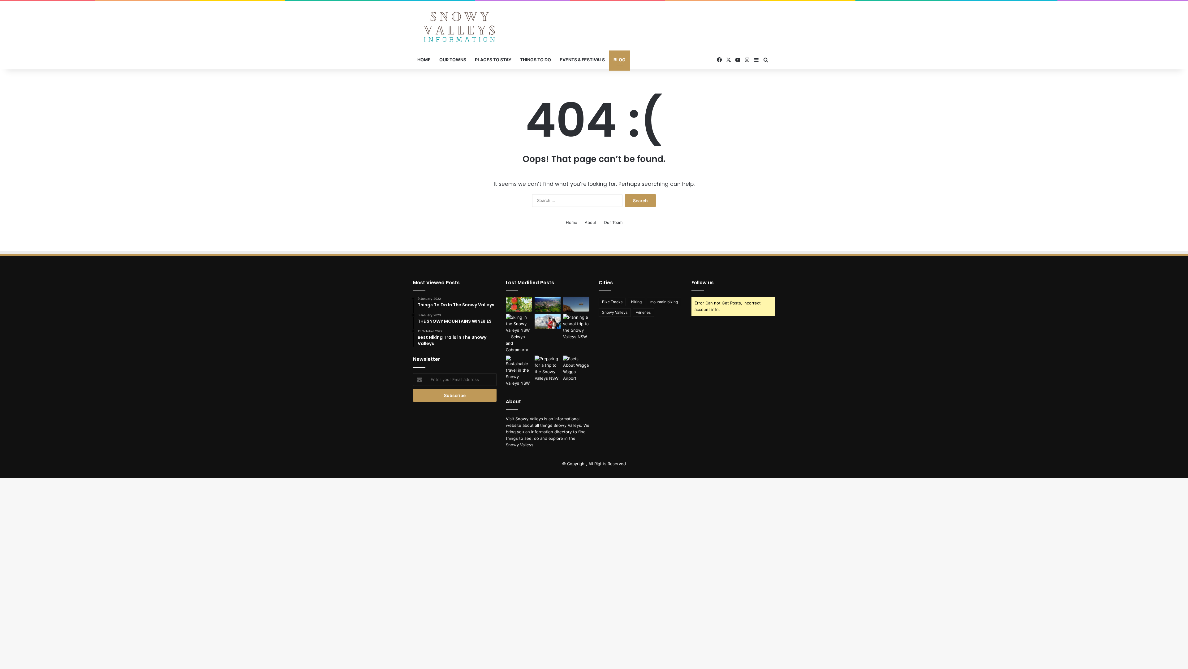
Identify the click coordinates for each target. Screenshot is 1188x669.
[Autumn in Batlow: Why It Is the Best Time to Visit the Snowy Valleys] (519, 304)
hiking (636, 302)
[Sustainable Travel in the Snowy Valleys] (519, 371)
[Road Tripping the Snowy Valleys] (548, 321)
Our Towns (452, 59)
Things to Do (535, 59)
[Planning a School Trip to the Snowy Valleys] (576, 327)
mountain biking (664, 302)
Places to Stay (493, 59)
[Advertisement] (655, 21)
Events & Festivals (582, 59)
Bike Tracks (612, 302)
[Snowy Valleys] (459, 25)
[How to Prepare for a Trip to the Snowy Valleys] (548, 369)
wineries (643, 312)
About (590, 222)
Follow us (702, 282)
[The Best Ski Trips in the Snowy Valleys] (519, 333)
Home (424, 59)
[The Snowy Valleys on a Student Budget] (576, 304)
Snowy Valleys (614, 312)
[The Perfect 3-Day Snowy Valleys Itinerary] (548, 304)
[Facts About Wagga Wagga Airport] (576, 369)
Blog (619, 59)
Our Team (613, 222)
